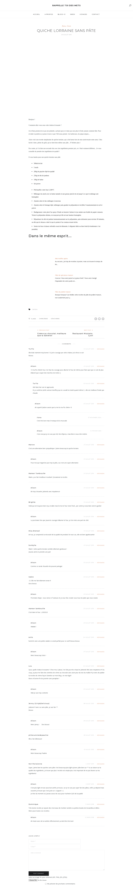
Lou (30, 666)
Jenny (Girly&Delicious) (39, 703)
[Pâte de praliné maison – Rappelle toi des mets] (37, 299)
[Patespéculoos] (37, 282)
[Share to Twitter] (99, 318)
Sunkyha (32, 545)
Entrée (69, 26)
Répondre (100, 349)
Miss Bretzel (34, 531)
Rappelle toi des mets (66, 5)
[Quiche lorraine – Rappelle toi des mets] (66, 77)
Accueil (36, 14)
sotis (31, 637)
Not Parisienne (35, 764)
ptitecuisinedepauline (38, 735)
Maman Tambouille (37, 473)
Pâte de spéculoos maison (64, 275)
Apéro (64, 26)
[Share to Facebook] (95, 318)
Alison (33, 366)
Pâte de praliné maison (63, 292)
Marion (32, 445)
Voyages (83, 14)
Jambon (35, 309)
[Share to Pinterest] (103, 318)
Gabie (31, 577)
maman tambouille (37, 608)
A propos (49, 14)
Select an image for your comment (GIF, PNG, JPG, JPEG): (48, 877)
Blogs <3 (61, 14)
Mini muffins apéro (61, 259)
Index (72, 14)
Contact (96, 14)
